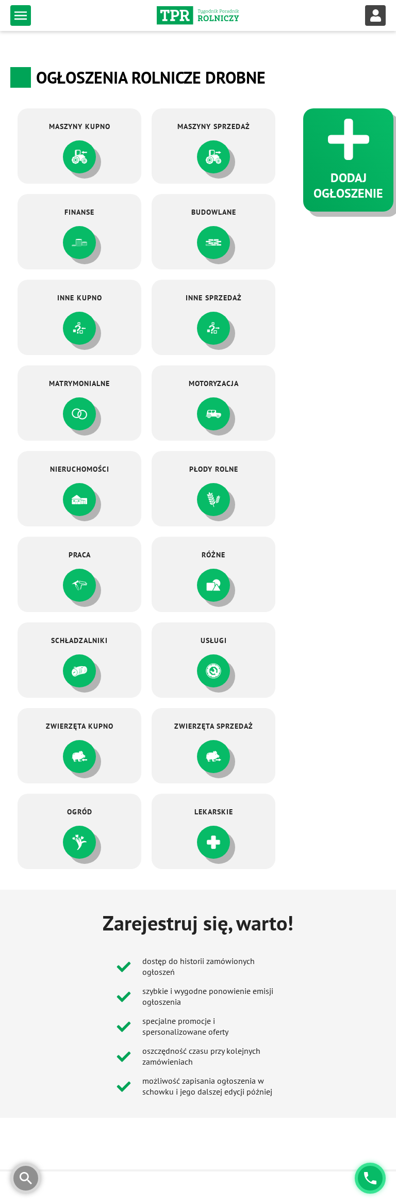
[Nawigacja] (20, 15)
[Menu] (375, 15)
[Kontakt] (370, 1178)
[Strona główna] (198, 15)
